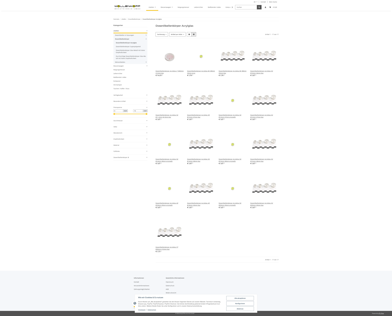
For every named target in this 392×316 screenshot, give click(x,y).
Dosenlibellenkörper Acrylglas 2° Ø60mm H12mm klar (170, 72)
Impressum (141, 310)
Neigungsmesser (119, 70)
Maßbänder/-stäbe (119, 77)
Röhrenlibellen (120, 62)
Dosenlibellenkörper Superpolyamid (128, 46)
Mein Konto (273, 2)
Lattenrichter (117, 73)
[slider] (114, 114)
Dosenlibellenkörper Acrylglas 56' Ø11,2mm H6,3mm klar (167, 116)
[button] (265, 7)
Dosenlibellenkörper (122, 39)
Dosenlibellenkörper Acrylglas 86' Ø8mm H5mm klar (232, 72)
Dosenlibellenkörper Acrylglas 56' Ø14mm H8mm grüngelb (167, 160)
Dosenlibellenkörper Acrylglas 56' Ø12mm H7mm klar (261, 116)
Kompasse (116, 81)
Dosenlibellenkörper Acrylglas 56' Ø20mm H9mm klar (261, 204)
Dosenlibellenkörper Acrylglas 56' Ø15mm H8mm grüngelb (230, 160)
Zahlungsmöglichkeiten (142, 289)
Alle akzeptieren (240, 298)
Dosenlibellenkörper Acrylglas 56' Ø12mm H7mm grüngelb (230, 116)
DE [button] (255, 2)
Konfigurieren (240, 303)
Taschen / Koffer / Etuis (121, 89)
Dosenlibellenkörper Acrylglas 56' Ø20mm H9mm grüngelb (230, 204)
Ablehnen (240, 309)
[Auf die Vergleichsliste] (180, 45)
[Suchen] (259, 7)
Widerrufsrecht (171, 293)
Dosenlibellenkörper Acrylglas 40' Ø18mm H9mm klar (198, 204)
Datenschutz (152, 310)
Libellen (116, 31)
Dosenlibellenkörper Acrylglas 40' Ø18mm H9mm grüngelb (167, 204)
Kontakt (263, 2)
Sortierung (161, 34)
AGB (167, 289)
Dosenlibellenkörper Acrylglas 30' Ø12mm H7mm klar (198, 116)
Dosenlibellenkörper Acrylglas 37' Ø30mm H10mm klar (167, 248)
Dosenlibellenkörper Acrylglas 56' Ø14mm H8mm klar (198, 160)
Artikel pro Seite (176, 34)
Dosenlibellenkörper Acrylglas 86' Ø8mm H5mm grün (201, 72)
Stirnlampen (117, 85)
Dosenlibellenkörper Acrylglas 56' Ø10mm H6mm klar (261, 72)
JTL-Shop (381, 313)
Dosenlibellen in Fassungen (124, 35)
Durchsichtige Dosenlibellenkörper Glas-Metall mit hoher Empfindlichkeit (131, 57)
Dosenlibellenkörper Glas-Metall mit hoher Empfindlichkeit (130, 51)
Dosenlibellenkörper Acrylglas (126, 43)
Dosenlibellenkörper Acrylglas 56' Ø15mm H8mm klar (261, 160)
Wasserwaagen (118, 66)
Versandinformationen (141, 286)
